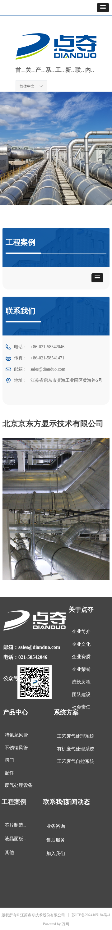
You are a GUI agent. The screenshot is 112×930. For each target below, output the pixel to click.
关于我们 (30, 70)
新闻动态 (70, 70)
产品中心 (40, 70)
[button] (103, 7)
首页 (21, 70)
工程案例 (60, 70)
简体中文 (27, 86)
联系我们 (80, 70)
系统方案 (50, 70)
